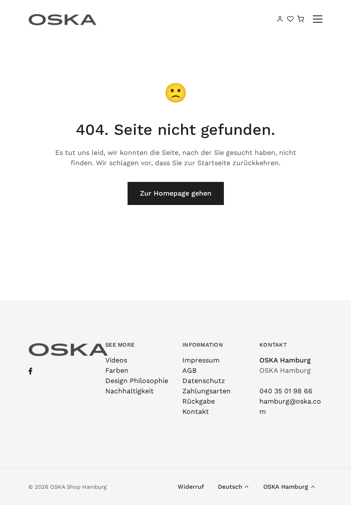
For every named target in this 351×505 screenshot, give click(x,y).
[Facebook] (30, 371)
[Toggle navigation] (317, 19)
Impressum (201, 360)
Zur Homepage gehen (175, 193)
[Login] (280, 18)
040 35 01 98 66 (285, 391)
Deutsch (230, 486)
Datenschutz (203, 381)
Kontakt (195, 411)
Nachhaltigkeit (129, 391)
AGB (189, 370)
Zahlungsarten (206, 391)
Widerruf (191, 486)
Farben (116, 370)
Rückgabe (198, 401)
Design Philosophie (136, 381)
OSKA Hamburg (285, 360)
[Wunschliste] (290, 18)
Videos (116, 360)
